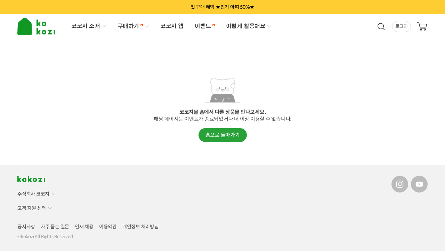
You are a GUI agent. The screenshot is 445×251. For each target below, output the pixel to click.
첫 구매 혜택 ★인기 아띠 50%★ (222, 7)
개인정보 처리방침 (140, 226)
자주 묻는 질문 (55, 226)
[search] (381, 26)
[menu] (37, 26)
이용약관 (108, 226)
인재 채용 (84, 226)
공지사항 (26, 226)
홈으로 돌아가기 (222, 135)
